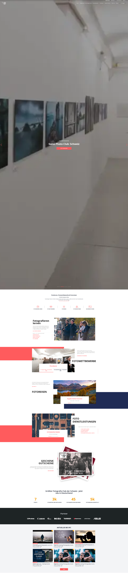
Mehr (64, 569)
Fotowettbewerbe (95, 3)
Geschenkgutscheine (88, 3)
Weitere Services (107, 3)
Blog (117, 3)
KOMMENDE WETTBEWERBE (82, 355)
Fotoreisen (101, 3)
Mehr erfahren (51, 470)
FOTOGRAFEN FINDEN (53, 432)
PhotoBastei (53, 366)
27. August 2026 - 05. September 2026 (46, 370)
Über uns (113, 3)
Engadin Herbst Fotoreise (74, 399)
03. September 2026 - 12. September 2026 (60, 370)
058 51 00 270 (108, 0)
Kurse (77, 3)
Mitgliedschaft (82, 3)
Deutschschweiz (119, 0)
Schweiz (113, 0)
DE (124, 0)
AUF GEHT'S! (34, 386)
